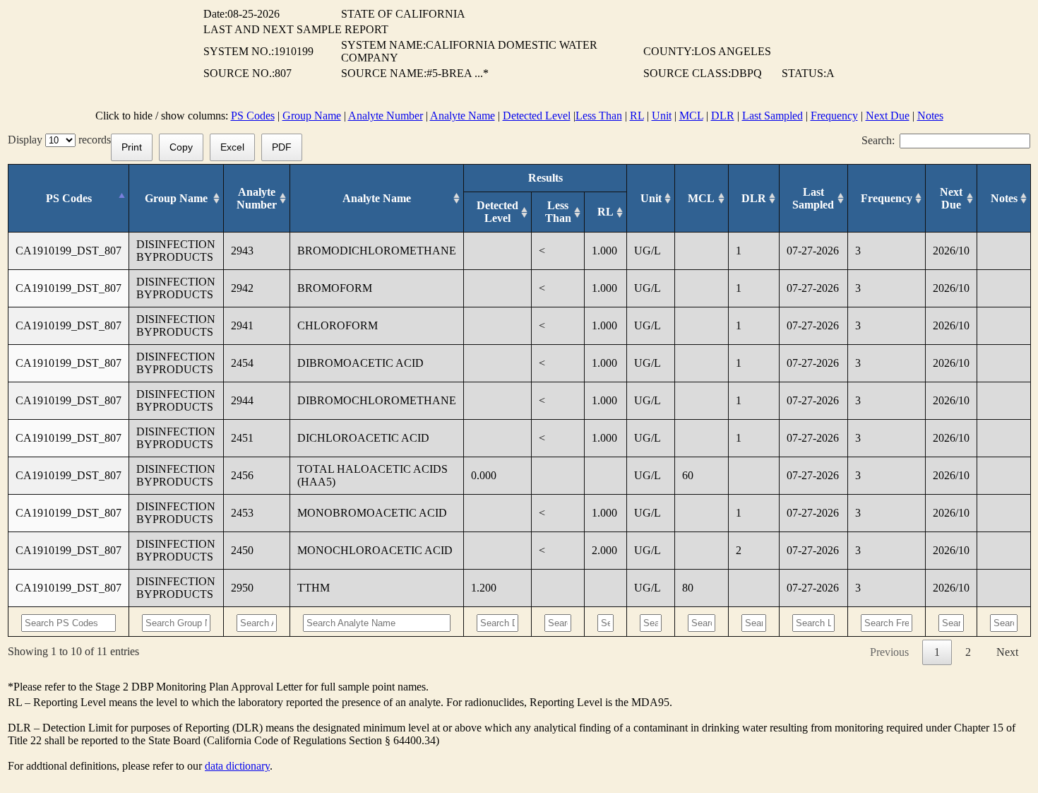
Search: (878, 140)
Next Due (887, 116)
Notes (930, 116)
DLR (722, 116)
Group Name (311, 116)
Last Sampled (772, 116)
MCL (691, 116)
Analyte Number (385, 116)
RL (637, 116)
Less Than (598, 116)
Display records (59, 140)
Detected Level (537, 116)
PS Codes (253, 116)
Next (1007, 652)
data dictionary (237, 766)
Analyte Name (462, 116)
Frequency (834, 116)
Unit (662, 116)
